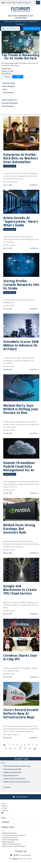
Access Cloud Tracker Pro (32, 29)
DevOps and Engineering (12, 772)
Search (29, 2)
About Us (4, 806)
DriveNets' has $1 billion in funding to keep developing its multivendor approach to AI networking (18, 360)
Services (4, 808)
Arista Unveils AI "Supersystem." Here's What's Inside (20, 221)
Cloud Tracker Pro (9, 100)
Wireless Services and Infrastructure (16, 782)
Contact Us (5, 810)
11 (15, 748)
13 (25, 748)
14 (30, 748)
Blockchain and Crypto (9, 833)
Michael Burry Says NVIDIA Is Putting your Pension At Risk (20, 409)
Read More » (7, 73)
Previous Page (5, 745)
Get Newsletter (8, 2)
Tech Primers (32, 21)
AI (4, 763)
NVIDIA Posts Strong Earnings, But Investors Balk (19, 528)
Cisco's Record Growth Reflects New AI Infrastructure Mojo (20, 713)
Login (16, 2)
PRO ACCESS (10, 29)
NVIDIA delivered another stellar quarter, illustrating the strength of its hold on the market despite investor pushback (21, 544)
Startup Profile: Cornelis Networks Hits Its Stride (21, 284)
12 (20, 748)
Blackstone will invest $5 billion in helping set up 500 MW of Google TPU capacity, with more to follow (20, 605)
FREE (18, 77)
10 (10, 748)
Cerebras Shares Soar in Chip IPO (20, 657)
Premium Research (10, 103)
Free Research (20, 24)
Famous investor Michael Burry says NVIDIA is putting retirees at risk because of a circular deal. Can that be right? (21, 424)
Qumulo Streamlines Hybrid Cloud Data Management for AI (19, 466)
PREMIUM (7, 77)
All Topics (6, 787)
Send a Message (25, 855)
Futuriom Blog (8, 21)
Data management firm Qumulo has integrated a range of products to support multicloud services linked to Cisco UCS (21, 484)
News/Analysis (18, 21)
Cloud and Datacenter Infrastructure (17, 766)
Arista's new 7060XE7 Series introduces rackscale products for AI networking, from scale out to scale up (21, 239)
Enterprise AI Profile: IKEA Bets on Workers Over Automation (20, 158)
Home (3, 804)
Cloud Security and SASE (12, 769)
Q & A (25, 21)
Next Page (35, 749)
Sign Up (23, 2)
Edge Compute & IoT (11, 775)
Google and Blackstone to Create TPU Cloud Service (20, 589)
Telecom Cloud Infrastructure (14, 779)
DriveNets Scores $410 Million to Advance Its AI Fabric (21, 345)
